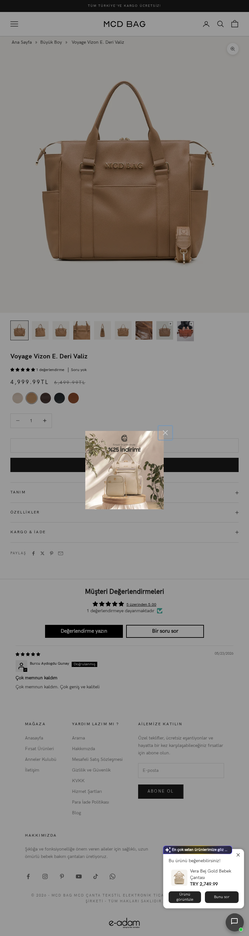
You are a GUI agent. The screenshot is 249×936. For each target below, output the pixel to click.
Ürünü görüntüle (184, 897)
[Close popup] (238, 855)
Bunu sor (222, 897)
